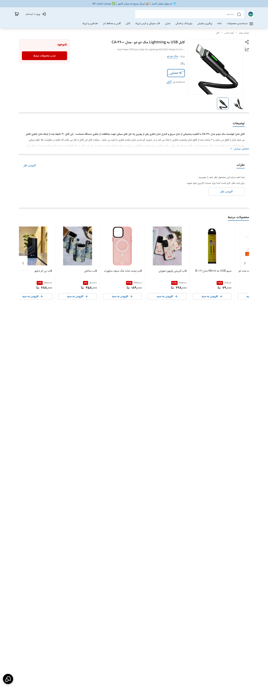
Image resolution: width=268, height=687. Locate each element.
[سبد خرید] (17, 14)
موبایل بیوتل (244, 33)
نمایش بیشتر (241, 148)
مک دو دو (172, 56)
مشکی (174, 73)
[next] (23, 263)
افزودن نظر (29, 165)
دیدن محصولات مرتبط (44, 56)
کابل (217, 33)
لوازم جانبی (229, 33)
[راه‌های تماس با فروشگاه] (8, 679)
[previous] (244, 263)
